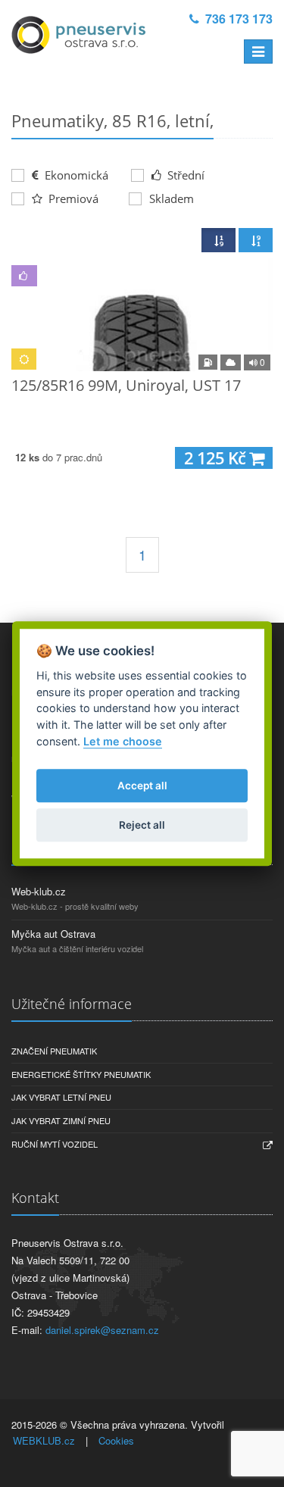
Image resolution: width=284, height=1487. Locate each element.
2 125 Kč (216, 458)
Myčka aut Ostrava (53, 933)
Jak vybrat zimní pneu (61, 1120)
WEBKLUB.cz (44, 1440)
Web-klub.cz (38, 891)
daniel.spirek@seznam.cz (102, 1330)
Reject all (142, 825)
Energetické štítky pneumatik (81, 1074)
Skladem (171, 198)
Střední (184, 175)
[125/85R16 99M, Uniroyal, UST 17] (142, 314)
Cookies (116, 1440)
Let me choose (122, 741)
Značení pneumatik (54, 1051)
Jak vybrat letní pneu (61, 1097)
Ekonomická (75, 175)
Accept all (142, 785)
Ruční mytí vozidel (54, 1144)
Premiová (71, 198)
